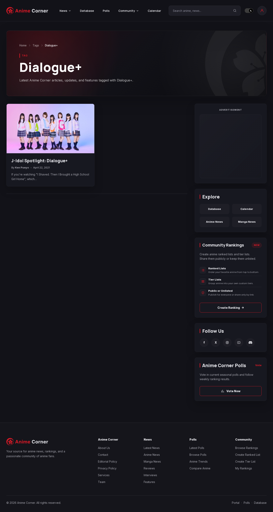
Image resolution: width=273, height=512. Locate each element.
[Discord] (250, 342)
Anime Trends (198, 461)
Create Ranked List (247, 454)
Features (149, 482)
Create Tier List (245, 461)
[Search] (235, 10)
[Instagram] (227, 342)
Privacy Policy (107, 468)
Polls (106, 11)
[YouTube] (238, 342)
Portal (235, 502)
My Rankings (243, 468)
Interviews (150, 475)
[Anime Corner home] (27, 10)
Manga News (247, 221)
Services (104, 475)
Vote (258, 365)
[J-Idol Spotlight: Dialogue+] (50, 128)
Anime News (214, 221)
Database (87, 11)
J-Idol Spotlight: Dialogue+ (39, 160)
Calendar (154, 11)
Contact (103, 454)
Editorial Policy (107, 461)
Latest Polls (196, 448)
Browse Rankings (246, 448)
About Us (104, 448)
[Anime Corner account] (262, 10)
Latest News (152, 448)
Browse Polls (197, 454)
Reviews (149, 468)
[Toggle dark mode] (249, 10)
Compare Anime (199, 468)
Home (23, 45)
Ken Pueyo (22, 167)
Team (101, 482)
